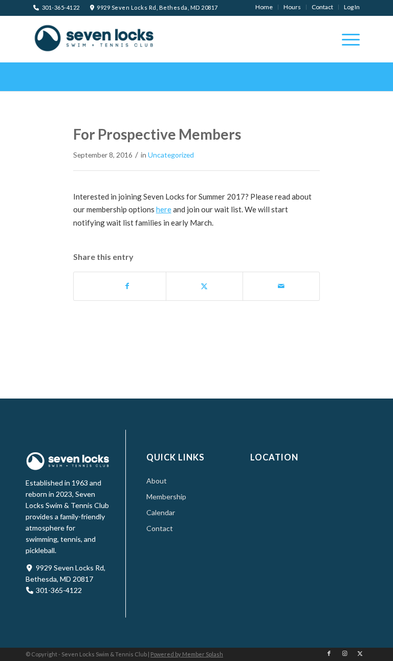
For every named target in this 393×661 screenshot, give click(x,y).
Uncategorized (171, 154)
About (156, 480)
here (163, 209)
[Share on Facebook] (127, 286)
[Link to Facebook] (329, 653)
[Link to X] (359, 653)
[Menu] (346, 39)
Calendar (160, 512)
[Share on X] (204, 286)
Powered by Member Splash (186, 654)
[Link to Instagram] (344, 653)
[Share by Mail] (281, 286)
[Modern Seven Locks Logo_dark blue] (94, 38)
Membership (166, 496)
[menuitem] (264, 7)
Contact (159, 528)
